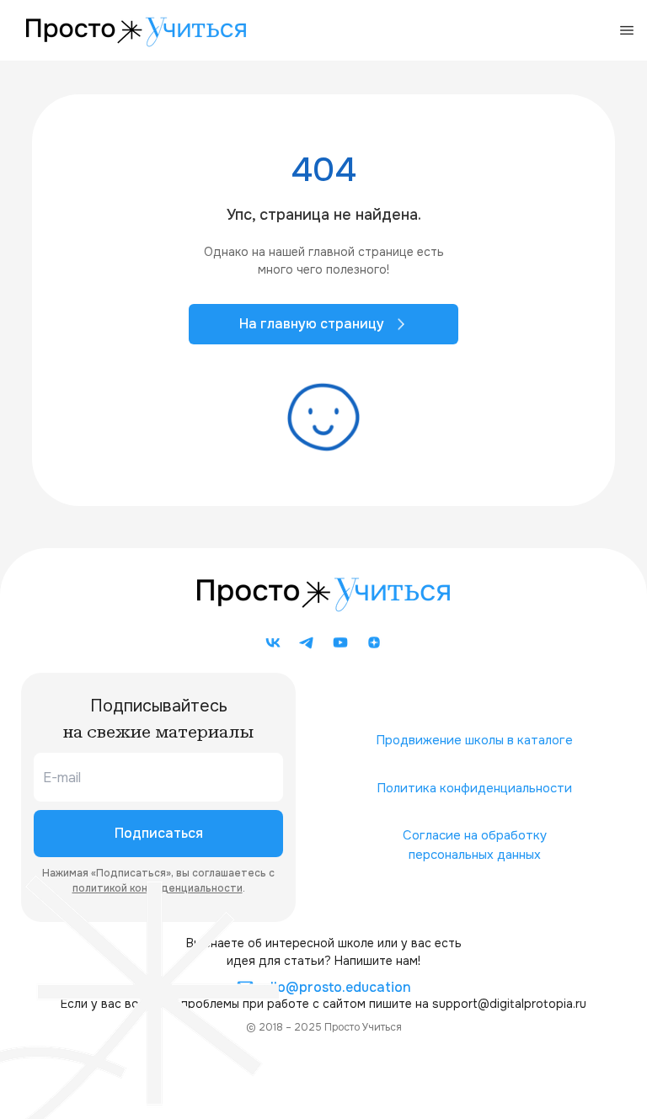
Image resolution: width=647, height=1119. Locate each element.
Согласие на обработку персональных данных (475, 845)
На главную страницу (311, 324)
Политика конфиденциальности (474, 788)
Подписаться (159, 833)
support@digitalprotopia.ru (509, 1003)
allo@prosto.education (336, 987)
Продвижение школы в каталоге (474, 740)
